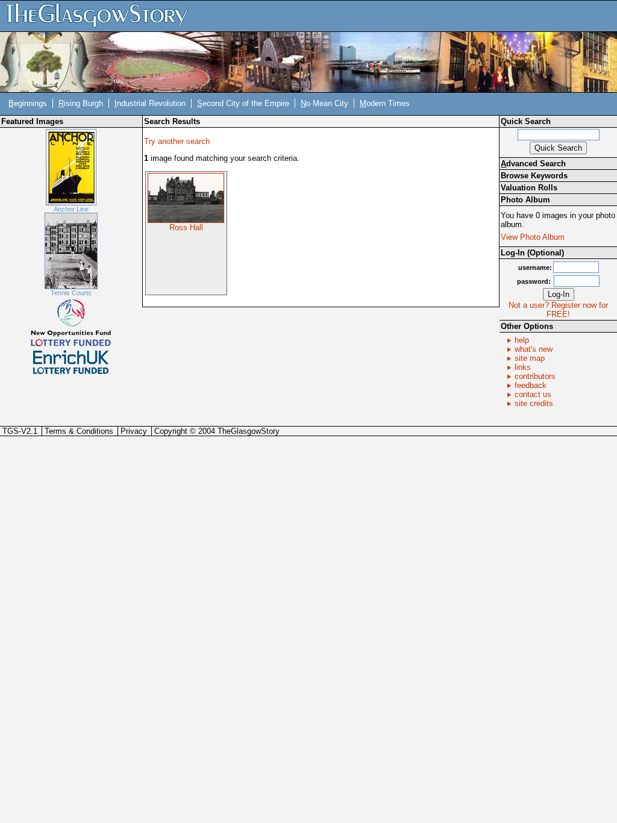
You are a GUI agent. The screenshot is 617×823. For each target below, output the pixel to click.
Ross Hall (186, 227)
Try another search (177, 141)
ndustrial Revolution (150, 103)
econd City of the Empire (243, 103)
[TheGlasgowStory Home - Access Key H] (100, 15)
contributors (535, 376)
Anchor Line (71, 209)
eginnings (27, 103)
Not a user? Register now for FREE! (558, 310)
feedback (531, 385)
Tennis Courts (71, 292)
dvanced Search (533, 163)
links (523, 367)
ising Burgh (80, 103)
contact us (533, 394)
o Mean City (324, 103)
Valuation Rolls (529, 187)
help (522, 340)
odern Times (385, 103)
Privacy (134, 431)
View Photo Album (533, 237)
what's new (534, 349)
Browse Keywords (534, 175)
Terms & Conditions (79, 431)
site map (530, 358)
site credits (534, 403)
